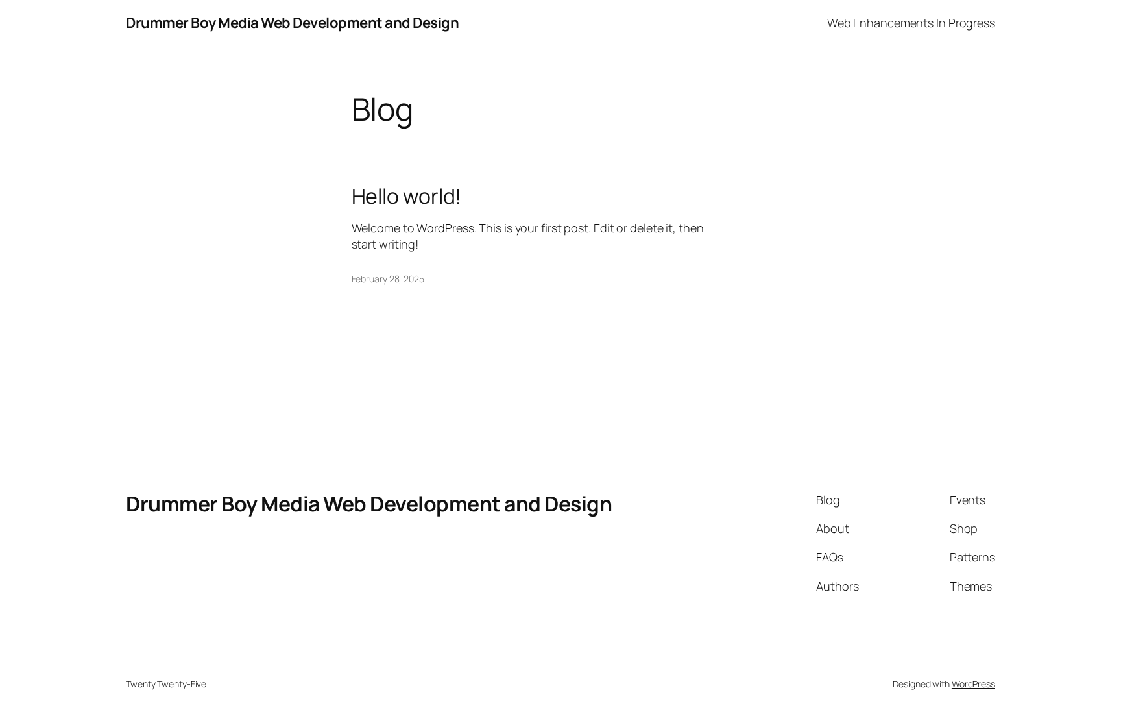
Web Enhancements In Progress (911, 23)
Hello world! (407, 196)
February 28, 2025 (388, 279)
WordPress (973, 684)
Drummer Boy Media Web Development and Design (292, 22)
